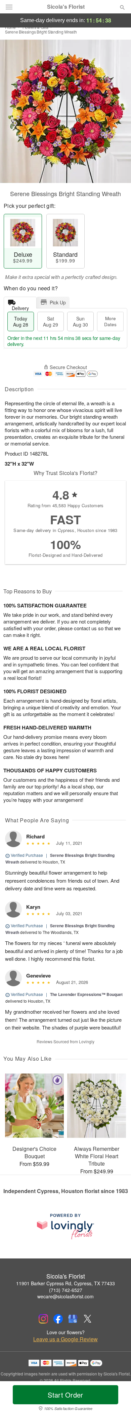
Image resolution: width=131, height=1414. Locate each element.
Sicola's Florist (66, 6)
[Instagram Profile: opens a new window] (43, 1318)
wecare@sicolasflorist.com (65, 1296)
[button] (116, 1399)
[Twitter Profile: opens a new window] (87, 1318)
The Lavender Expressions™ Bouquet (86, 994)
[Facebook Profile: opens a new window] (58, 1318)
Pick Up (58, 302)
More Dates (110, 321)
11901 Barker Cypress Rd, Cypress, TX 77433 (65, 1283)
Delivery (20, 306)
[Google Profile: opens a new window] (73, 1318)
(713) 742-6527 (65, 1290)
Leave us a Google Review (65, 1339)
